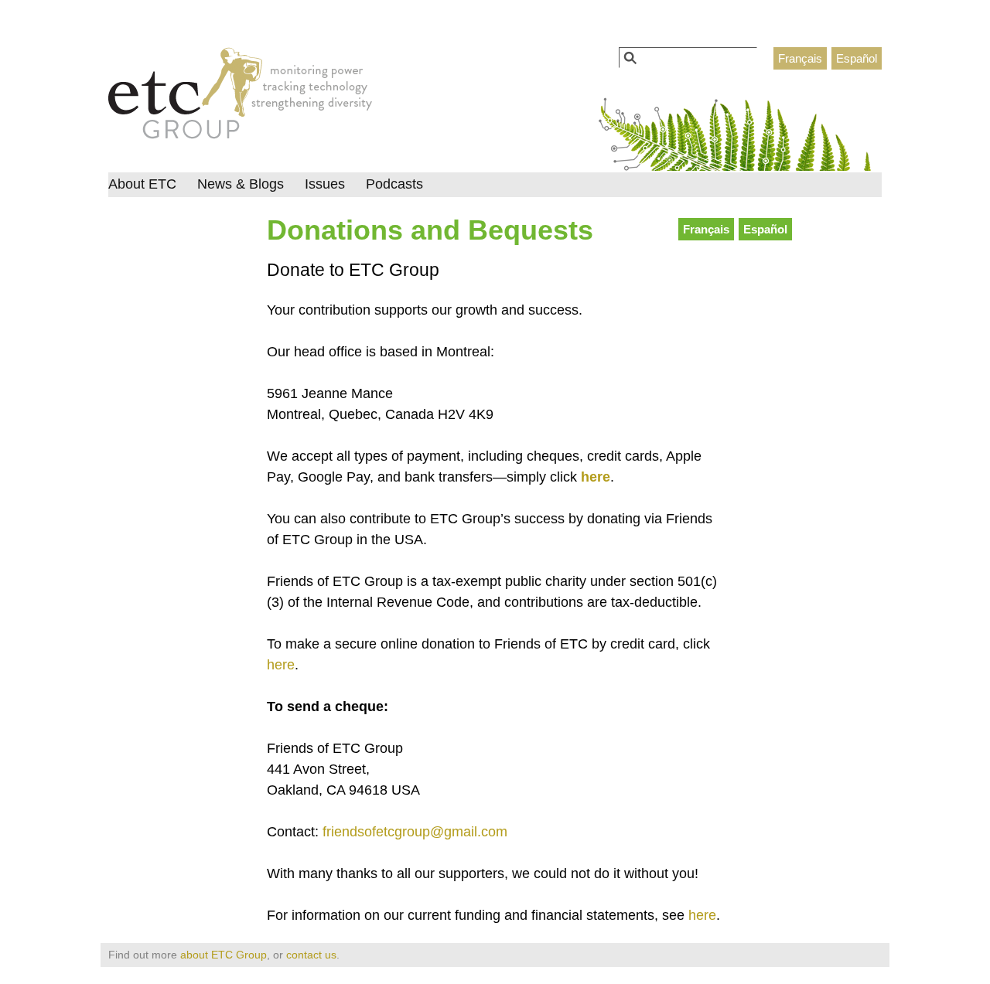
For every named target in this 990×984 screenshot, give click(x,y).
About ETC (142, 184)
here (595, 477)
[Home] (240, 97)
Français (800, 58)
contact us (311, 954)
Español (856, 58)
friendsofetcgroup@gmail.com (415, 831)
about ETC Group (223, 954)
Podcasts (394, 184)
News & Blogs (240, 184)
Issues (325, 184)
